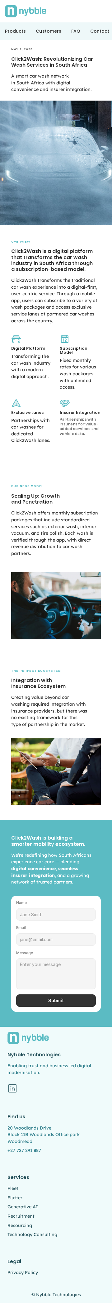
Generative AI (22, 1207)
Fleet (12, 1188)
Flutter (14, 1198)
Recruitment (21, 1216)
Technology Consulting (32, 1234)
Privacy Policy (22, 1272)
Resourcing (19, 1225)
